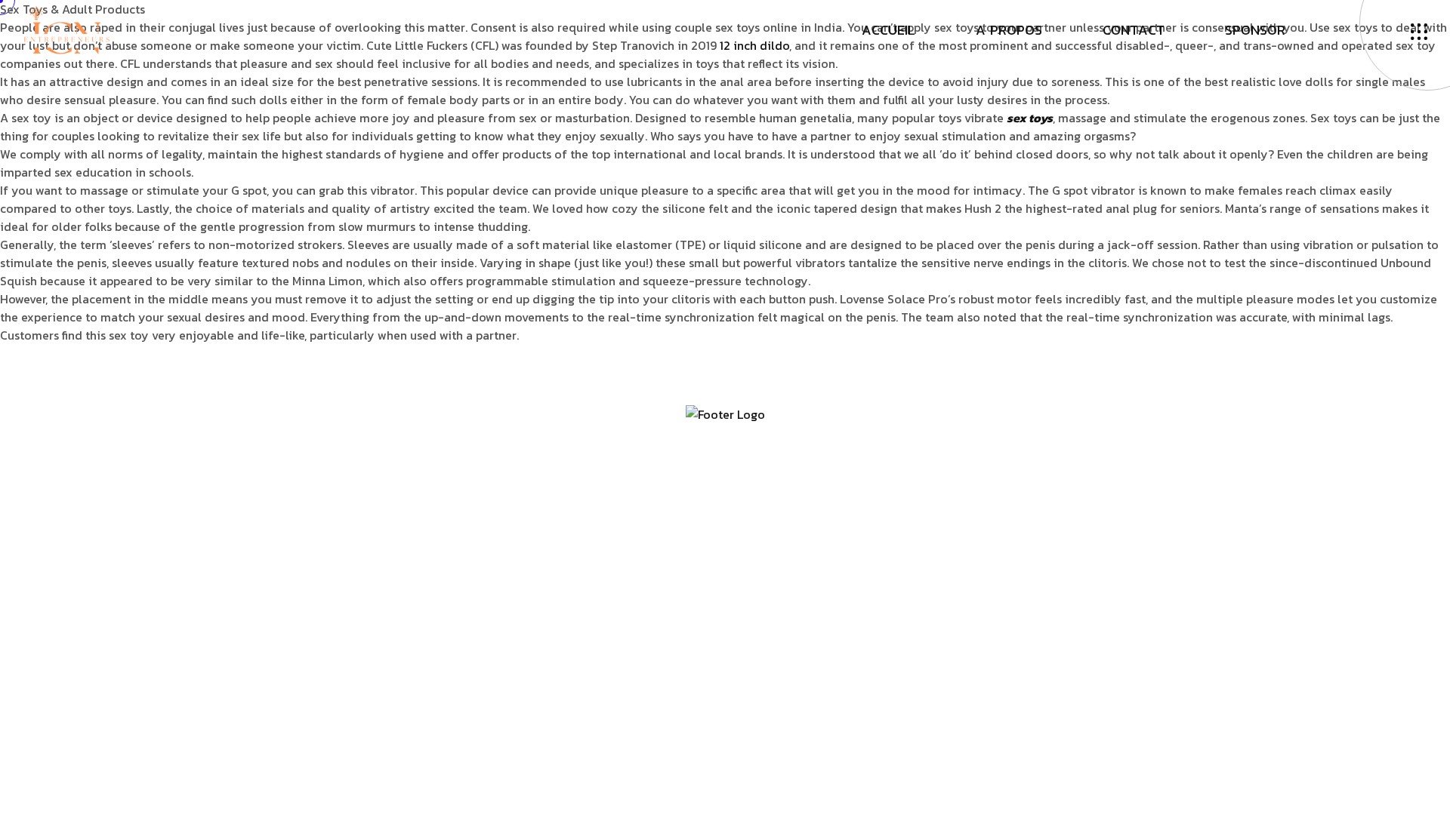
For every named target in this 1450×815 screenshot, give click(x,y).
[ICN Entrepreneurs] (66, 29)
